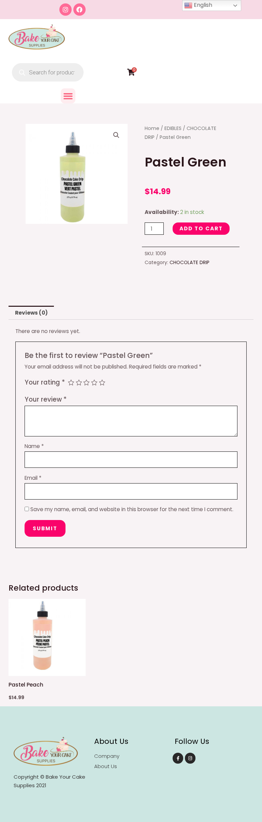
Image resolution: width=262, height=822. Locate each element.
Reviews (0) (31, 312)
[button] (68, 95)
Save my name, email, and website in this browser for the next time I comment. (131, 509)
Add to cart (201, 228)
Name (34, 446)
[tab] (31, 312)
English (202, 5)
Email (33, 477)
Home (152, 128)
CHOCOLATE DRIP (189, 262)
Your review (46, 399)
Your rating (45, 382)
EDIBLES (172, 128)
